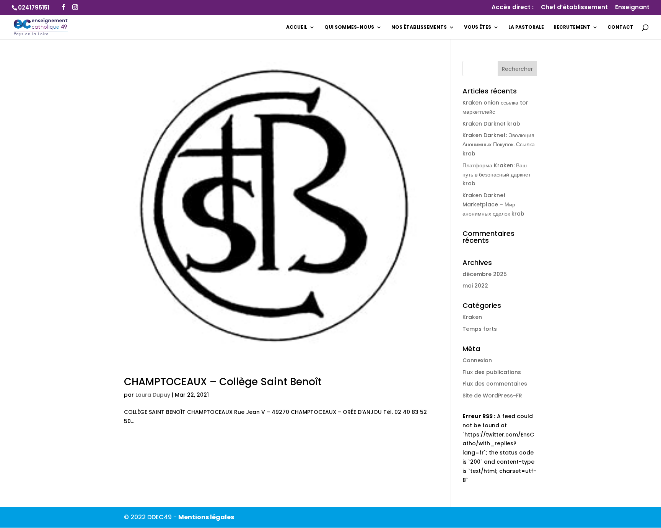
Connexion (477, 360)
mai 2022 (475, 285)
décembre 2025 (484, 274)
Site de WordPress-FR (492, 395)
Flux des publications (491, 372)
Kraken (472, 317)
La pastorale (526, 27)
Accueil (296, 27)
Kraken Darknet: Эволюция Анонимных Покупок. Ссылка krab (498, 144)
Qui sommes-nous (349, 27)
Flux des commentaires (494, 383)
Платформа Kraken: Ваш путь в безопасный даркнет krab (496, 175)
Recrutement (572, 27)
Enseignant (632, 7)
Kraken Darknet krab (491, 124)
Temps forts (479, 329)
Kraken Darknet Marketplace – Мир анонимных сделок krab (493, 204)
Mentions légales (206, 517)
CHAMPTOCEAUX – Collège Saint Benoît (223, 382)
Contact (620, 27)
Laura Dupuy (152, 395)
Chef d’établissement (574, 7)
